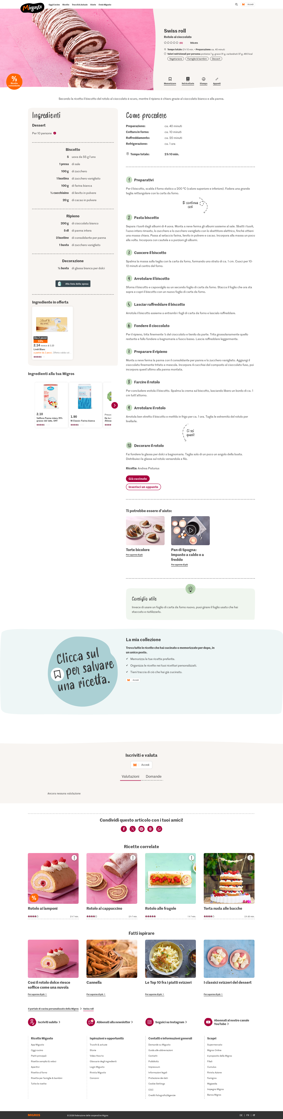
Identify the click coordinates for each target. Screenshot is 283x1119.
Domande (153, 776)
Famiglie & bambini (197, 58)
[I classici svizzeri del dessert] (229, 968)
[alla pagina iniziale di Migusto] (32, 5)
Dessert (216, 58)
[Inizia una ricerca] (236, 4)
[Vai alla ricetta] (53, 886)
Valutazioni (130, 776)
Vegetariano (175, 58)
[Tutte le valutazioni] (171, 42)
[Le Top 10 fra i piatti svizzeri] (170, 968)
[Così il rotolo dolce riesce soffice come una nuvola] (53, 968)
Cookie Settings (156, 1083)
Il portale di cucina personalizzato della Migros (53, 1008)
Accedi (250, 4)
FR (247, 1115)
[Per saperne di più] (145, 552)
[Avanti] (114, 405)
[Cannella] (111, 968)
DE (241, 1115)
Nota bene (54, 133)
